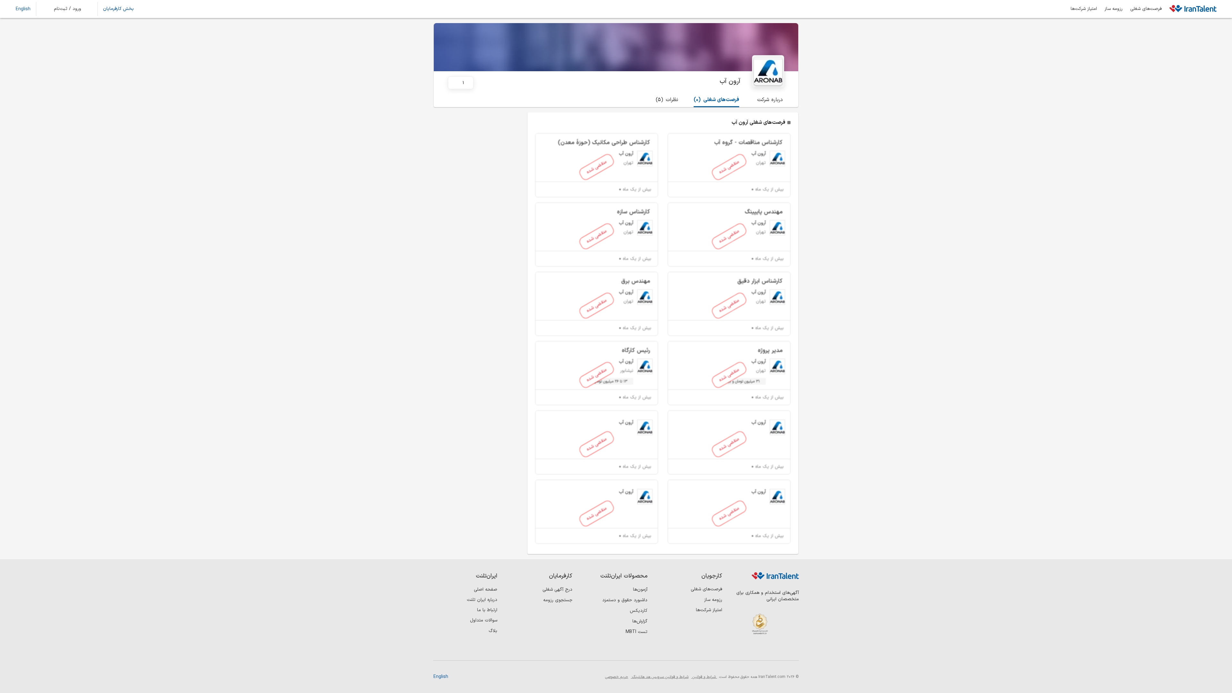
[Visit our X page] (766, 649)
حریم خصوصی (616, 677)
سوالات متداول (483, 620)
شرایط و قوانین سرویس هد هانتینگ (660, 677)
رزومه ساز (1114, 9)
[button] (71, 9)
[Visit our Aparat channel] (739, 649)
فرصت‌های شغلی (1146, 9)
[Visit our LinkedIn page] (792, 649)
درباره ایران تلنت (482, 599)
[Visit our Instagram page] (779, 649)
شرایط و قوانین (704, 677)
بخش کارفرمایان (118, 9)
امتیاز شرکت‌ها (1084, 9)
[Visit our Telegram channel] (752, 649)
